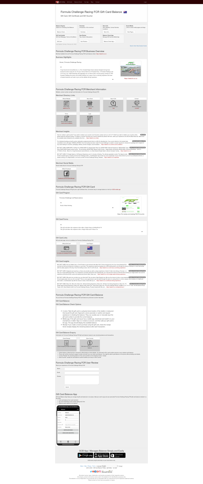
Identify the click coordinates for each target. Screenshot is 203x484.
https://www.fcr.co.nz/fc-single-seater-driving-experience (111, 274)
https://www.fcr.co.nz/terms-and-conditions (111, 144)
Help (85, 466)
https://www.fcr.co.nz (101, 54)
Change (120, 466)
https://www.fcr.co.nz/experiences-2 (115, 287)
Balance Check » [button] (61, 32)
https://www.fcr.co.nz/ (126, 151)
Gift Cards (69, 2)
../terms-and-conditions (66, 123)
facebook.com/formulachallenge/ (66, 178)
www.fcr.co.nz (66, 108)
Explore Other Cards (90, 253)
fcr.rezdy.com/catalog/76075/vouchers (66, 253)
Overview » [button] (83, 32)
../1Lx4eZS (90, 123)
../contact (136, 108)
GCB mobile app (116, 189)
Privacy (89, 466)
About (81, 466)
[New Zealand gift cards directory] (125, 12)
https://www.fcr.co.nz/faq (92, 138)
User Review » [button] (84, 41)
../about (90, 108)
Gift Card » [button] (60, 41)
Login (145, 2)
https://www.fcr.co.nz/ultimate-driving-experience (109, 280)
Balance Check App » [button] (109, 41)
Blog (92, 2)
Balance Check (78, 2)
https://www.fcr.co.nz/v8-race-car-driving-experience (113, 268)
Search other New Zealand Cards (138, 46)
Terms (93, 466)
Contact (97, 2)
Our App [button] (86, 2)
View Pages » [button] (130, 32)
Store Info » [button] (107, 32)
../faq (113, 108)
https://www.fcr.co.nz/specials (111, 157)
